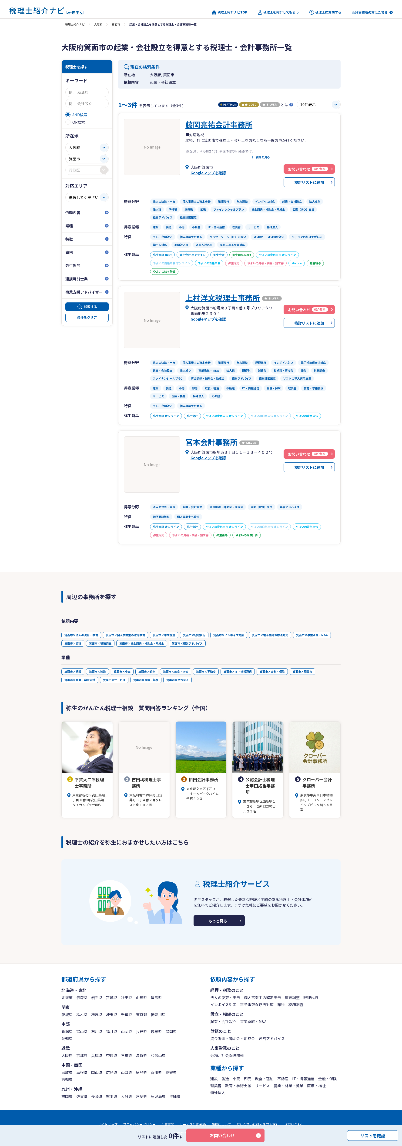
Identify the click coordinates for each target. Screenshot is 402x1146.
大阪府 (98, 24)
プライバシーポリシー (139, 1124)
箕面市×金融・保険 (272, 671)
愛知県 (67, 1038)
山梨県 (126, 1031)
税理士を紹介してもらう (281, 12)
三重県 (126, 1055)
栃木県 (81, 1014)
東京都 (141, 1014)
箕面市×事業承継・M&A (312, 635)
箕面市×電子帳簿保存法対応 (270, 635)
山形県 (141, 997)
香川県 (156, 1072)
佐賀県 (81, 1096)
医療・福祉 (316, 1085)
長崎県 (96, 1096)
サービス (262, 1085)
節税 (281, 1004)
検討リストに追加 (309, 182)
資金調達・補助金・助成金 (232, 1038)
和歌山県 (158, 1055)
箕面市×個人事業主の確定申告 (125, 635)
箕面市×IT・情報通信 (238, 671)
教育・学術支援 (238, 1085)
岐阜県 (156, 1031)
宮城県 (111, 997)
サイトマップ (107, 1124)
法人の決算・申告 (225, 997)
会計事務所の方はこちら (370, 12)
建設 (214, 1078)
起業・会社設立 (223, 1021)
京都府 (81, 1055)
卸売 (247, 1078)
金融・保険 (327, 1078)
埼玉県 (111, 1014)
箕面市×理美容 (302, 671)
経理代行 (310, 997)
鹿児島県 (158, 1096)
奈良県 (111, 1055)
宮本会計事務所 (211, 442)
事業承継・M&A (253, 1021)
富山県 (81, 1031)
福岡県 (67, 1096)
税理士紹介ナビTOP (232, 12)
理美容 (215, 1085)
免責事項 (167, 1124)
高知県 (67, 1079)
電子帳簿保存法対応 (257, 1004)
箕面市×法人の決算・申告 (81, 635)
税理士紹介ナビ (75, 24)
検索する (90, 306)
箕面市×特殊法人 (177, 680)
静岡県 (171, 1031)
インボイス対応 (223, 1004)
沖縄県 (175, 1096)
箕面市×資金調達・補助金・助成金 (141, 643)
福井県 (111, 1031)
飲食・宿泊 (264, 1078)
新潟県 (67, 1031)
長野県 (141, 1031)
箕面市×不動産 (206, 671)
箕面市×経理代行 (194, 635)
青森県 (81, 997)
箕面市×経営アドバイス (187, 643)
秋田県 (126, 997)
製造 (225, 1078)
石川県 (96, 1031)
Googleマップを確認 (208, 173)
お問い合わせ (222, 1135)
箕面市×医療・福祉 (145, 680)
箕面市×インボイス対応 (228, 635)
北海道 (67, 997)
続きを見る (263, 157)
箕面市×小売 (122, 671)
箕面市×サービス (114, 680)
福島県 (156, 997)
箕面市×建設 (72, 671)
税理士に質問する (328, 12)
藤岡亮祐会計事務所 (218, 124)
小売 (236, 1078)
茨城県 (67, 1014)
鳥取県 (67, 1072)
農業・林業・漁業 (288, 1085)
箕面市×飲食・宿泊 (175, 671)
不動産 (282, 1078)
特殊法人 (217, 1092)
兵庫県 (96, 1055)
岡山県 (96, 1072)
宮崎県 (141, 1096)
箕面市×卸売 (146, 671)
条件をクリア (87, 317)
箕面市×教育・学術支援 (79, 680)
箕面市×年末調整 (164, 635)
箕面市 (116, 24)
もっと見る (217, 921)
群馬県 (96, 1014)
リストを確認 (372, 1135)
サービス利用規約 (193, 1124)
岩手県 (96, 997)
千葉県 (126, 1014)
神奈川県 (158, 1014)
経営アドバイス (272, 1038)
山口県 (126, 1072)
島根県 (81, 1072)
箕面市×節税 (72, 643)
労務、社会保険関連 (227, 1055)
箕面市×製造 (97, 671)
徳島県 (141, 1072)
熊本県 (111, 1096)
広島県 (111, 1072)
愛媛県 (171, 1072)
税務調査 (295, 1004)
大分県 (126, 1096)
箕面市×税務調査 (100, 643)
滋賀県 (141, 1055)
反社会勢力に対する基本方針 (258, 1124)
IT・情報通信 (303, 1078)
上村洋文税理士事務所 (222, 297)
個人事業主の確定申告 (262, 997)
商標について (221, 1124)
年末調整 (292, 997)
